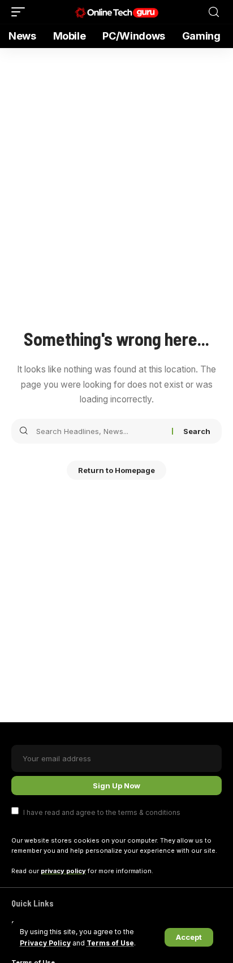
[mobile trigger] (21, 11)
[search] (214, 12)
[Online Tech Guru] (117, 12)
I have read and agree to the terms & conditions (101, 812)
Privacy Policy (45, 943)
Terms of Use (110, 943)
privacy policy (63, 871)
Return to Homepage (116, 470)
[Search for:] (100, 431)
